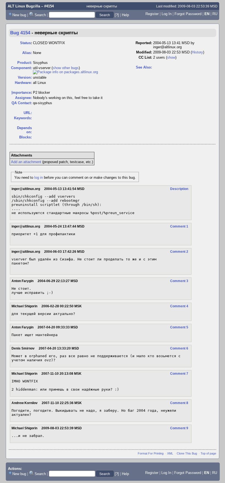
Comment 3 (179, 281)
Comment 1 (179, 226)
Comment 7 (179, 374)
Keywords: (23, 118)
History (197, 52)
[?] (117, 15)
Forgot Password (188, 14)
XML (170, 453)
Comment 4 (179, 306)
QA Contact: (22, 103)
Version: (25, 77)
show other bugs (66, 68)
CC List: (145, 57)
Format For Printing (151, 453)
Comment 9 (179, 428)
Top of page (208, 453)
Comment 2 (179, 252)
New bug (19, 15)
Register (152, 14)
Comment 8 (179, 403)
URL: (28, 113)
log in (38, 177)
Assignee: (23, 98)
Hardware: (23, 83)
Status (25, 43)
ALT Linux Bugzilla (24, 6)
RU (214, 14)
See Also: (144, 67)
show (171, 57)
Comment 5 (179, 327)
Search (40, 15)
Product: (24, 63)
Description (179, 189)
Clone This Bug (187, 453)
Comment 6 (179, 348)
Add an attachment (26, 162)
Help (125, 15)
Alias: (27, 53)
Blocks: (25, 137)
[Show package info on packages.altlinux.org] (65, 72)
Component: (21, 68)
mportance (21, 92)
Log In (166, 14)
